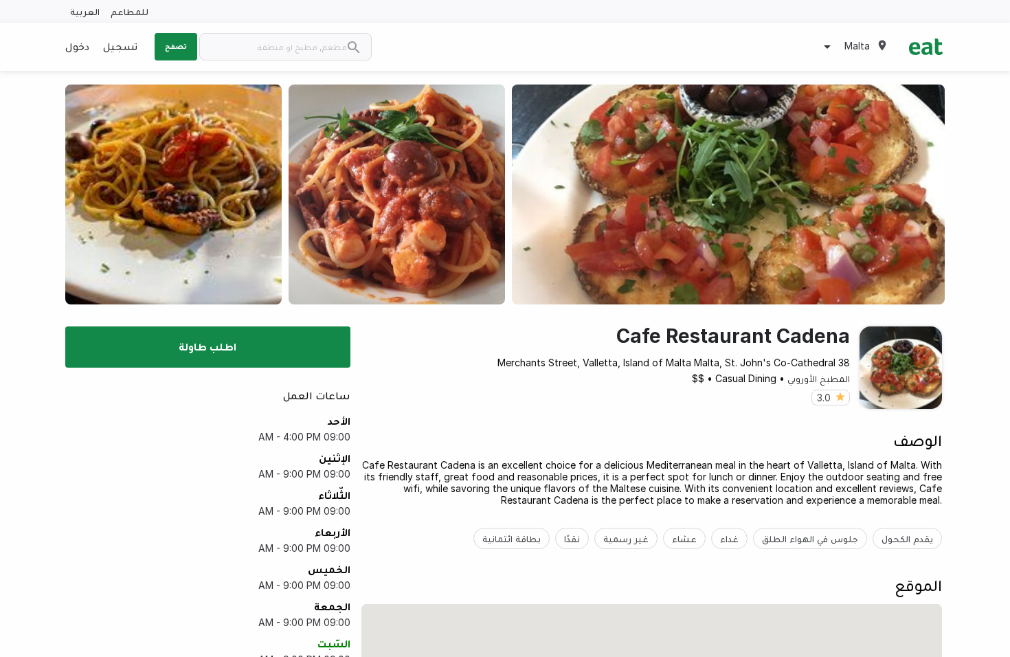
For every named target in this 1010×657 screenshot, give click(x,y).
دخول (77, 46)
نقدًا (572, 538)
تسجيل (120, 46)
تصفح (176, 46)
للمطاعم (129, 11)
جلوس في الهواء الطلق (810, 538)
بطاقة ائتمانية (511, 538)
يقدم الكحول (907, 538)
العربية (85, 11)
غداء (729, 538)
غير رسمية (626, 538)
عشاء (684, 538)
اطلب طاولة (207, 346)
